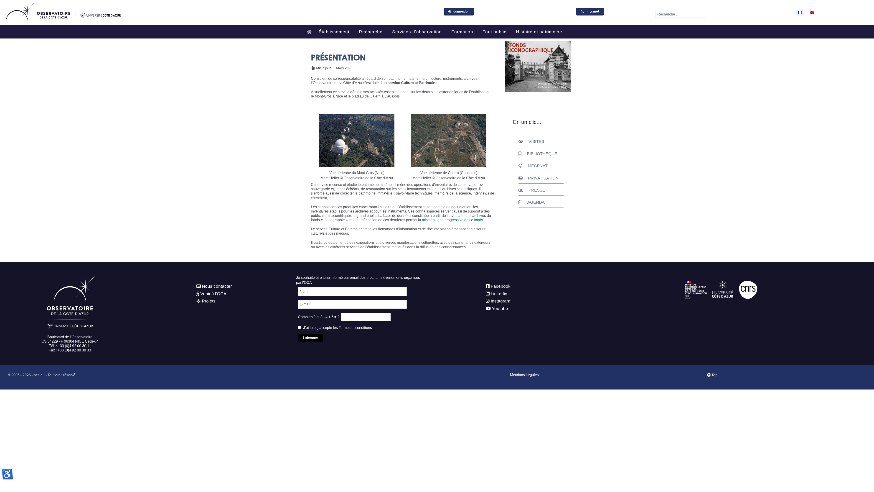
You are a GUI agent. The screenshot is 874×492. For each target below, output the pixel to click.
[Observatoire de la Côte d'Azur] (63, 11)
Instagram (500, 301)
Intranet (593, 11)
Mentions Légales (524, 375)
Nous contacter (217, 286)
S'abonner (310, 338)
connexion (461, 11)
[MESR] (696, 289)
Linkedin (499, 293)
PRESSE (536, 190)
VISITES (536, 141)
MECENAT (538, 166)
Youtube (500, 308)
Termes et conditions (355, 328)
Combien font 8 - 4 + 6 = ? (318, 317)
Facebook (501, 286)
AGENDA (536, 202)
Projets (209, 301)
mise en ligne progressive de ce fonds (452, 220)
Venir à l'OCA (213, 293)
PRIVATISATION (543, 178)
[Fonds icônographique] (538, 66)
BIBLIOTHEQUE (542, 153)
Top (714, 375)
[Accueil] (310, 30)
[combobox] (681, 14)
